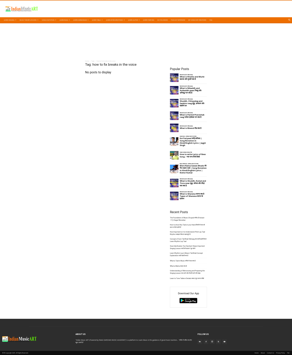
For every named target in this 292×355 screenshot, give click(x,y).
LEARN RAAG (64, 20)
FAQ (211, 20)
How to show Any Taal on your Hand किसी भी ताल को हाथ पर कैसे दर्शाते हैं (187, 226)
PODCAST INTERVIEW (178, 20)
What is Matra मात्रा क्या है (178, 266)
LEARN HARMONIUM (80, 20)
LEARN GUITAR (133, 20)
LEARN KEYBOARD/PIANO (114, 20)
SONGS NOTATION (48, 20)
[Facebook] (206, 341)
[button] (289, 20)
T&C (288, 353)
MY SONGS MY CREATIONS (197, 20)
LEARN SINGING (9, 20)
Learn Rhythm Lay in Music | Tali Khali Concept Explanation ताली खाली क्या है (186, 254)
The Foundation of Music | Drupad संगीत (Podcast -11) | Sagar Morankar (187, 219)
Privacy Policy (280, 353)
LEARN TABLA (96, 20)
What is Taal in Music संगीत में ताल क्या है (183, 261)
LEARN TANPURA (148, 20)
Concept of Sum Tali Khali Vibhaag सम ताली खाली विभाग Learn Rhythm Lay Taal (188, 240)
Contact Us (270, 353)
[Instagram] (212, 341)
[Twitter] (218, 341)
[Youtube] (224, 341)
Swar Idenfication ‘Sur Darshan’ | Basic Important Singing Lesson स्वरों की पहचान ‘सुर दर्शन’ (187, 247)
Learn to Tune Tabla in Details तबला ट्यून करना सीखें (187, 278)
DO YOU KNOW (162, 20)
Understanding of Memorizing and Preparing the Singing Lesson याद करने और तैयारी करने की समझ (187, 272)
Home (87, 61)
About (263, 353)
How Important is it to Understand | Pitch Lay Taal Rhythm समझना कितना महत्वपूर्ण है (187, 233)
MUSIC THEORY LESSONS (28, 20)
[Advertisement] (146, 40)
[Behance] (200, 341)
